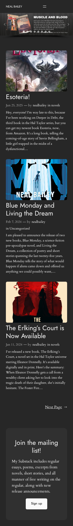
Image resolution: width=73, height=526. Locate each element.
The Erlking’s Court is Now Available (35, 332)
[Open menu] (44, 6)
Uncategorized (20, 228)
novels (55, 105)
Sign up (36, 503)
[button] (4, 24)
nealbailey (39, 105)
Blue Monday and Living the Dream (30, 209)
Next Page (56, 407)
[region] (36, 26)
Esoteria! (18, 97)
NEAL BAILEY (14, 6)
